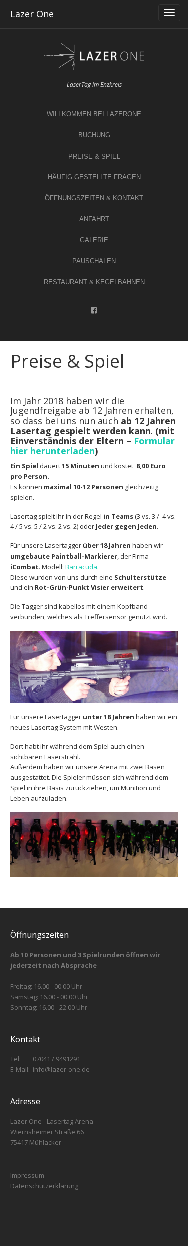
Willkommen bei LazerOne (94, 114)
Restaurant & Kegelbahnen (94, 282)
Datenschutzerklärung (44, 1185)
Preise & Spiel (94, 156)
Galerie (94, 240)
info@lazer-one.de (61, 1069)
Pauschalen (94, 261)
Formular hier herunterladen (92, 446)
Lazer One (32, 14)
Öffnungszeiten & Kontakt (94, 198)
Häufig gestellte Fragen (94, 177)
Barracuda (81, 566)
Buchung (94, 135)
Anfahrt (94, 219)
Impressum (27, 1175)
